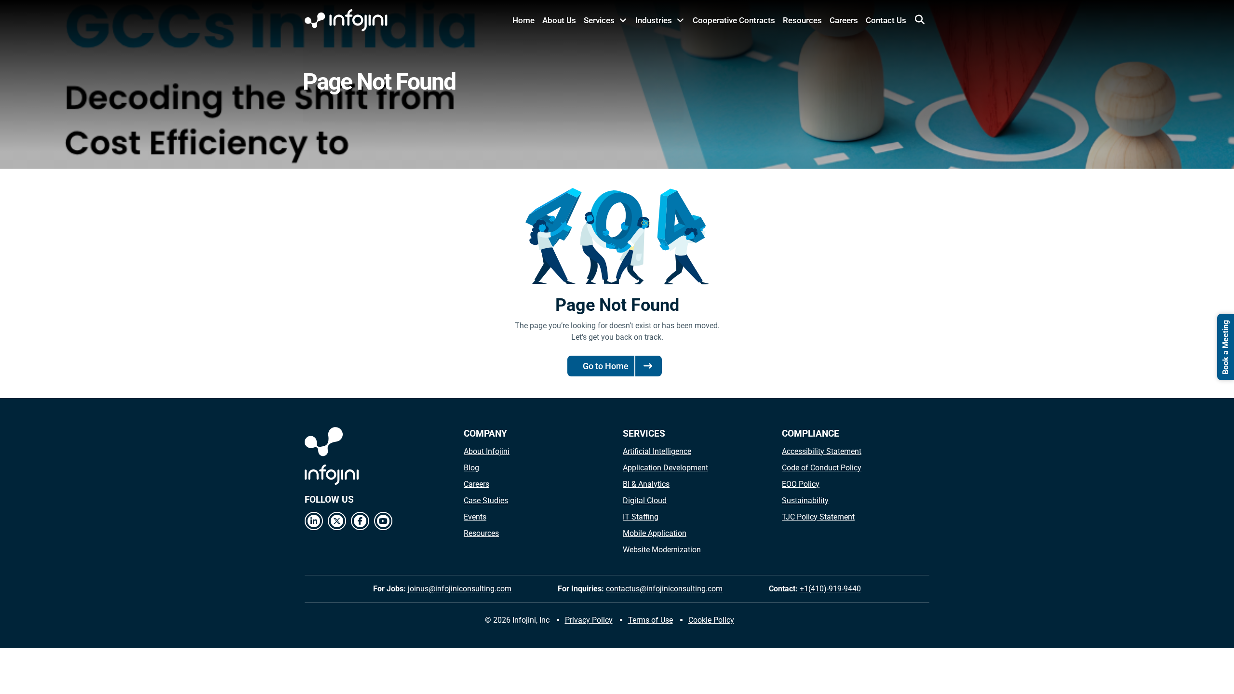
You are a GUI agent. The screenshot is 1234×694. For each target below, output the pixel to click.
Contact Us (886, 20)
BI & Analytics (646, 484)
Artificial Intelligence (657, 451)
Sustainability (805, 500)
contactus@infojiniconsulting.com (664, 588)
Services (599, 20)
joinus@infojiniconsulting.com (459, 588)
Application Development (665, 467)
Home (523, 20)
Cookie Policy (711, 620)
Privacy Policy (589, 620)
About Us (559, 20)
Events (475, 516)
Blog (471, 467)
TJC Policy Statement (818, 516)
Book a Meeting (1225, 347)
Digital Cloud (645, 500)
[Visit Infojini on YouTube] (383, 521)
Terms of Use (650, 620)
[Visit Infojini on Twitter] (337, 521)
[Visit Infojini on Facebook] (360, 521)
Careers (844, 20)
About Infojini (487, 451)
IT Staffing (640, 516)
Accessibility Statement (821, 451)
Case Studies (486, 500)
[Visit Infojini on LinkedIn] (314, 521)
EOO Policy (800, 484)
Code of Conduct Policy (821, 467)
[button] (919, 19)
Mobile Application (654, 533)
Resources (802, 20)
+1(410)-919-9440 (830, 588)
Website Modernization (662, 549)
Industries (653, 20)
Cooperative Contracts (734, 20)
